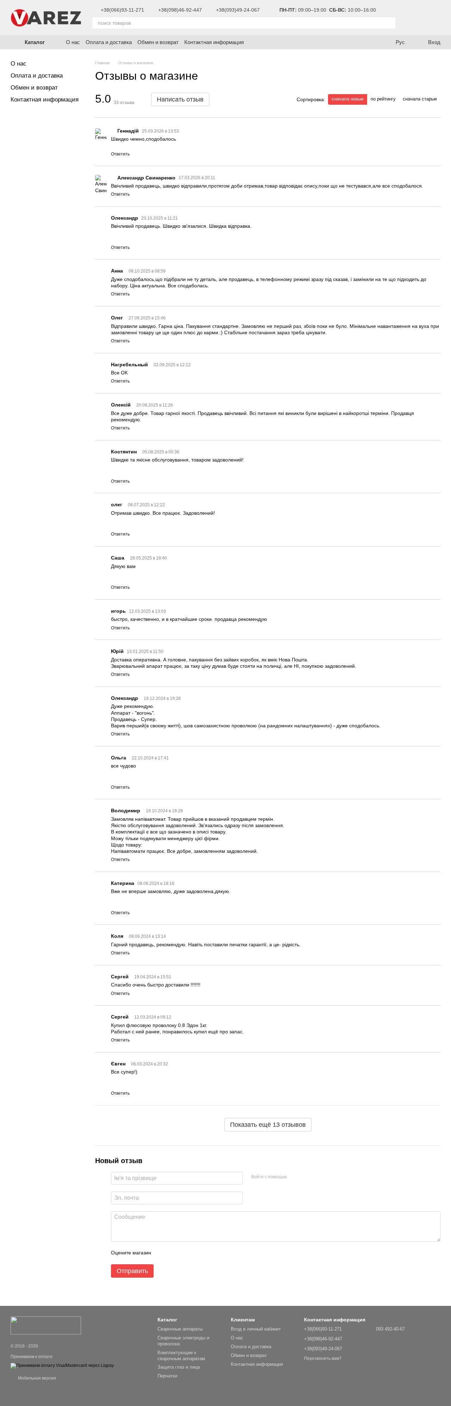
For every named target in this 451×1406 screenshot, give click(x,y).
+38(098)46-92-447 (180, 9)
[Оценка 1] (162, 1253)
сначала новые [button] (348, 99)
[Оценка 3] (185, 1253)
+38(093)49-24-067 (238, 9)
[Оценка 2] (174, 1253)
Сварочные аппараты (180, 1329)
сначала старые (420, 99)
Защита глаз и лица (178, 1367)
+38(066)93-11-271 (122, 9)
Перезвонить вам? (322, 1358)
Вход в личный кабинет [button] (256, 1329)
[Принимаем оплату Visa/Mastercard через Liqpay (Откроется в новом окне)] (62, 1365)
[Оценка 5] (208, 1253)
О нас (73, 42)
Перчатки (167, 1376)
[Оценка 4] (196, 1253)
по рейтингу (383, 99)
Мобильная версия (36, 1378)
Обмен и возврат (158, 42)
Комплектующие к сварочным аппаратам (181, 1355)
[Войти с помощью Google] (294, 1177)
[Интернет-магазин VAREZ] (46, 1324)
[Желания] (412, 17)
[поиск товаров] (389, 23)
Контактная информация (214, 42)
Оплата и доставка (109, 42)
